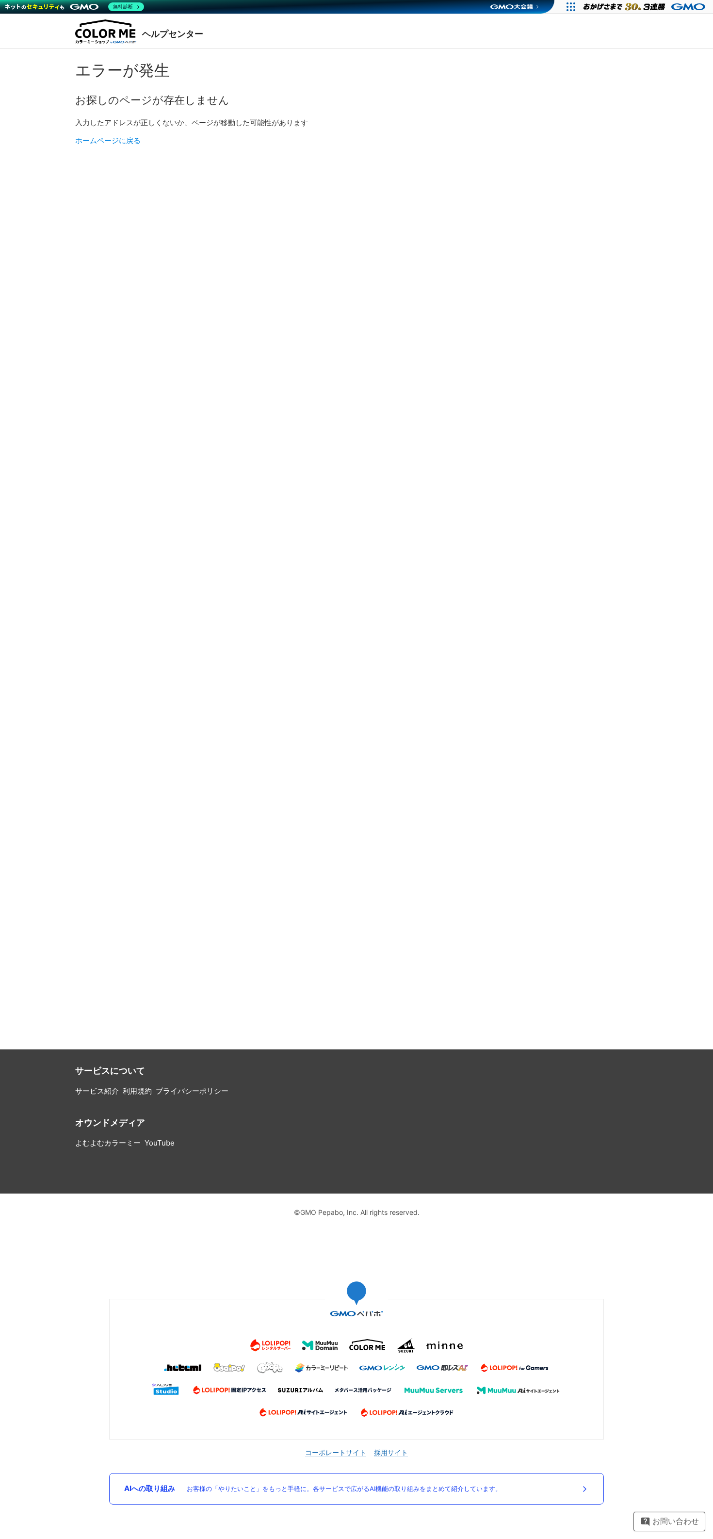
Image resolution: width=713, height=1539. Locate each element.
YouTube (160, 1142)
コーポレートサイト (335, 1452)
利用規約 (137, 1091)
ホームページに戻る (108, 140)
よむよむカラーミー (108, 1142)
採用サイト (391, 1452)
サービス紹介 (97, 1091)
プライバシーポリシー (192, 1091)
